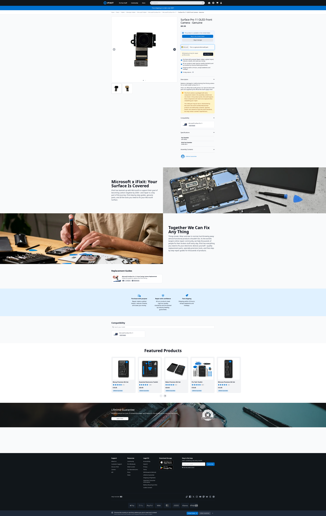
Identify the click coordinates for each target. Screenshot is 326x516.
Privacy (145, 467)
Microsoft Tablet (141, 12)
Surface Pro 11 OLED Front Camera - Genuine (191, 12)
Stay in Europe (198, 40)
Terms (145, 469)
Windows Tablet (130, 12)
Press (128, 472)
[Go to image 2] (145, 80)
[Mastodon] (204, 497)
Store (112, 12)
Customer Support (116, 464)
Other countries (204, 513)
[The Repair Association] (214, 497)
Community (130, 461)
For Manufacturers (132, 469)
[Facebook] (190, 497)
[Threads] (210, 497)
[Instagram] (197, 497)
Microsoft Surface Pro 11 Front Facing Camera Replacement (139, 276)
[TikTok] (187, 497)
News (128, 475)
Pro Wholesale (131, 464)
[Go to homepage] (109, 2)
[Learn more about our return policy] (193, 72)
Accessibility (146, 461)
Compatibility (185, 118)
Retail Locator (131, 467)
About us (113, 461)
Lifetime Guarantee (148, 475)
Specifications (185, 132)
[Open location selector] (213, 3)
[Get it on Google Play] (166, 468)
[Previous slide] (160, 395)
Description (184, 79)
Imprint (145, 464)
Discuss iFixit (115, 467)
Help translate (115, 496)
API (112, 472)
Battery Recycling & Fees (150, 485)
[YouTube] (200, 497)
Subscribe (210, 464)
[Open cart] (217, 3)
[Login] (221, 3)
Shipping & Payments (149, 477)
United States (191, 513)
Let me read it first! (189, 467)
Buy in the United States (198, 36)
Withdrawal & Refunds (149, 472)
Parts (117, 12)
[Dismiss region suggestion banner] (212, 513)
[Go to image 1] (143, 80)
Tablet (123, 12)
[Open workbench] (209, 3)
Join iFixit (208, 54)
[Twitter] (193, 497)
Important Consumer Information (149, 481)
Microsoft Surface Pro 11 (169, 12)
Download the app (165, 458)
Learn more (120, 418)
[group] (114, 49)
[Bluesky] (207, 497)
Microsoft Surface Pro (154, 12)
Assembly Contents (187, 149)
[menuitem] (123, 3)
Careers (113, 469)
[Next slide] (165, 395)
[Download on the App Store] (166, 462)
